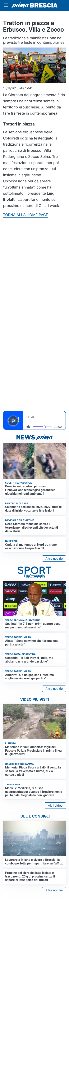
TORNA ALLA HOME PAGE (25, 214)
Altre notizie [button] (54, 558)
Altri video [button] (55, 805)
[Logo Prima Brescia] (35, 5)
